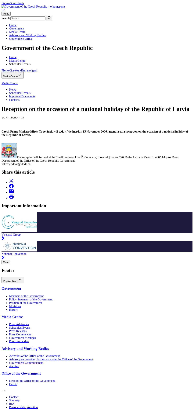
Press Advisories (19, 324)
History (13, 309)
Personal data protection (23, 407)
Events (13, 384)
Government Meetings (22, 337)
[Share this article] (11, 182)
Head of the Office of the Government (32, 380)
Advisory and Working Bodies (27, 35)
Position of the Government (25, 302)
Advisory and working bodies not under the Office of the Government (51, 359)
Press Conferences (20, 334)
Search (6, 18)
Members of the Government (26, 296)
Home (12, 25)
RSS (12, 403)
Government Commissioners (26, 362)
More (6, 262)
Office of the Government (21, 373)
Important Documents (22, 96)
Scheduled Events (20, 93)
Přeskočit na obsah (13, 3)
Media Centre (17, 31)
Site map (14, 400)
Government (16, 28)
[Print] (11, 197)
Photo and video (19, 341)
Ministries (15, 306)
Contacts (14, 99)
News (12, 89)
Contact (13, 397)
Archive (14, 366)
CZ (3, 10)
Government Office (20, 38)
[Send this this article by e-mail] (11, 192)
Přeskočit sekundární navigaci (19, 70)
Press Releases (18, 331)
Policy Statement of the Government (30, 299)
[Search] (49, 18)
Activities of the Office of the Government (34, 356)
